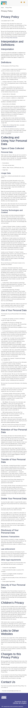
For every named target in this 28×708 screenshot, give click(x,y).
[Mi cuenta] (17, 3)
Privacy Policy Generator (11, 37)
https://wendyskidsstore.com (9, 126)
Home (2, 7)
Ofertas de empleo (20, 703)
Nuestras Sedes (21, 702)
